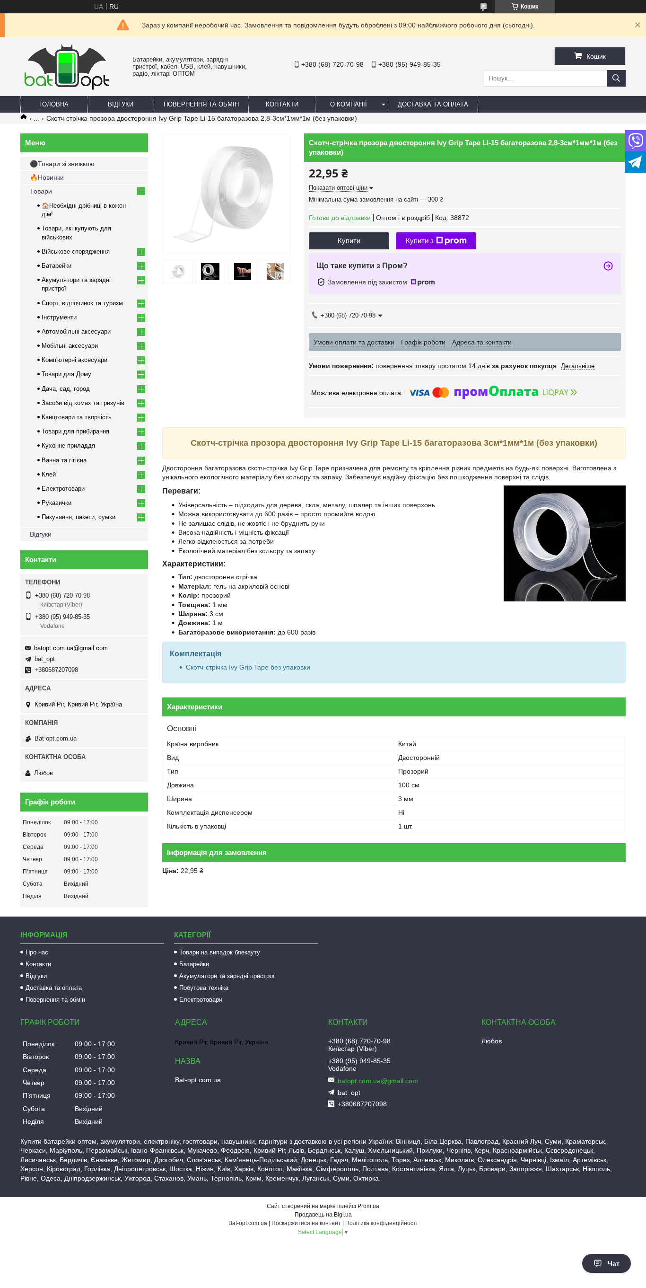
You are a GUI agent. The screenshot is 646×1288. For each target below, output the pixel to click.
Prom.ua (368, 1206)
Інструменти (59, 317)
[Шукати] (616, 78)
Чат (614, 1263)
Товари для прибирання (75, 431)
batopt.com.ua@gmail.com (71, 648)
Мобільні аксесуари (70, 345)
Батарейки (56, 265)
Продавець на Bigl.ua (323, 1214)
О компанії (348, 104)
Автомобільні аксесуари (76, 331)
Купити (349, 241)
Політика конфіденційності (381, 1223)
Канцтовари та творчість (77, 417)
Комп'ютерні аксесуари (74, 359)
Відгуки (120, 104)
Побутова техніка (203, 987)
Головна (54, 104)
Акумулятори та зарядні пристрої (227, 975)
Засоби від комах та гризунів (83, 402)
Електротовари (63, 488)
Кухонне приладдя (68, 445)
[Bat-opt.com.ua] (66, 89)
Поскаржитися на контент (306, 1223)
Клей (49, 474)
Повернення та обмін (201, 104)
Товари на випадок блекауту (219, 952)
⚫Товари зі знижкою (62, 164)
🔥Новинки (47, 177)
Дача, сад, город (66, 388)
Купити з (420, 241)
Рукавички (56, 502)
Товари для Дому (66, 374)
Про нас (37, 952)
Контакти (282, 104)
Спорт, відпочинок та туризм (82, 303)
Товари (41, 191)
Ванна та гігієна (64, 460)
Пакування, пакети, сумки (78, 516)
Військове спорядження (76, 251)
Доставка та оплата (433, 104)
